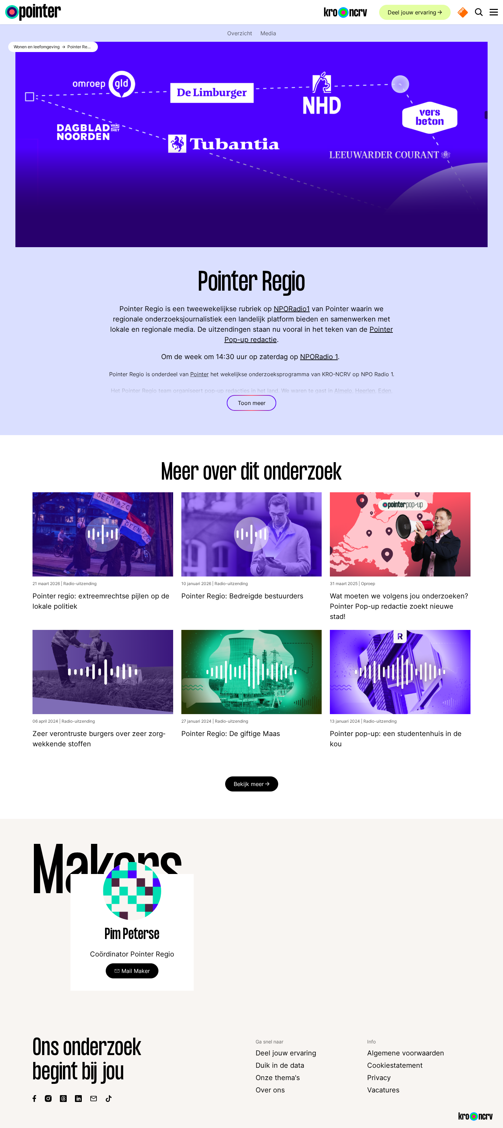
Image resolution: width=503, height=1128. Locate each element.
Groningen (335, 398)
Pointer (199, 374)
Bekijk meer (249, 784)
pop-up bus (376, 407)
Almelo (343, 390)
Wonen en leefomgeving (37, 46)
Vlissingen (150, 398)
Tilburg (225, 398)
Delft (172, 398)
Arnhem (309, 398)
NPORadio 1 (319, 357)
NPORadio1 (292, 309)
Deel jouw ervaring (412, 12)
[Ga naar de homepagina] (33, 12)
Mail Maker (135, 970)
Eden (384, 390)
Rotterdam (276, 398)
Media (268, 33)
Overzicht (239, 33)
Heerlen (365, 390)
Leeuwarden (196, 398)
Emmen (117, 398)
